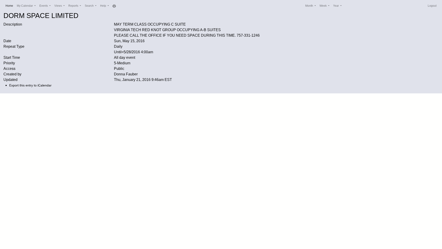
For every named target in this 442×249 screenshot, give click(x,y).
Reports (73, 5)
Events (44, 5)
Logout (432, 5)
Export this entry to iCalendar (30, 85)
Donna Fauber (126, 74)
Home (10, 5)
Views (58, 5)
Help (103, 5)
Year (336, 5)
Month (309, 5)
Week (323, 5)
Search (89, 5)
